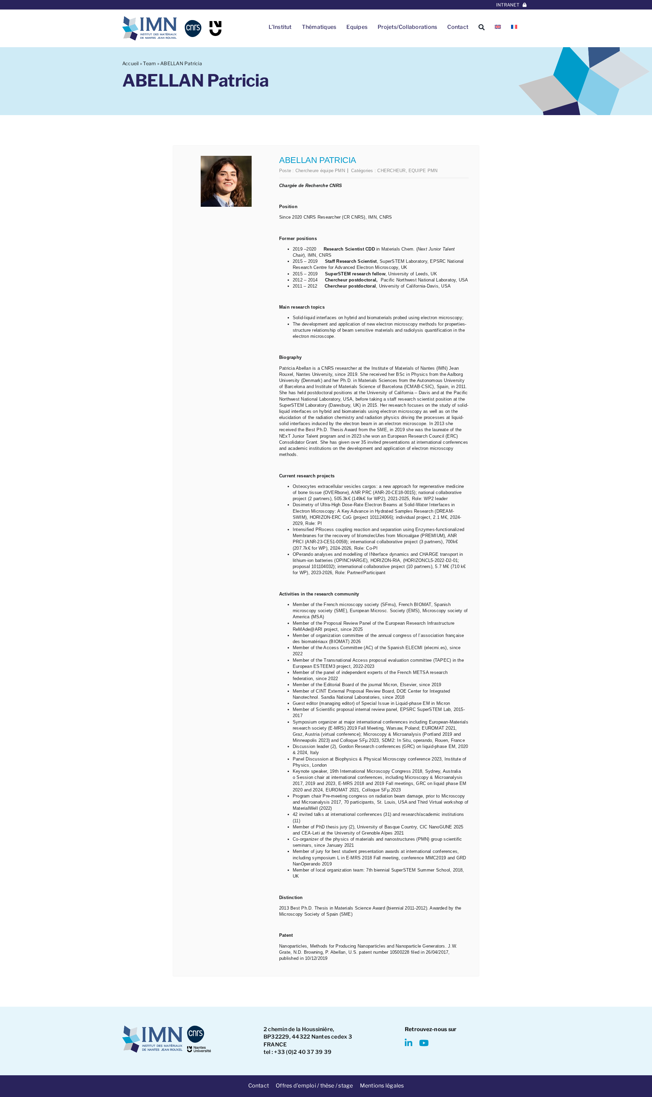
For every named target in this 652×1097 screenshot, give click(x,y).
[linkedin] (408, 1043)
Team (149, 63)
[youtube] (424, 1043)
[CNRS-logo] (193, 22)
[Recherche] (481, 27)
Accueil (130, 63)
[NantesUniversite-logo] (199, 1048)
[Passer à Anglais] (498, 27)
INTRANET (507, 4)
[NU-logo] (215, 23)
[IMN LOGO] (149, 19)
